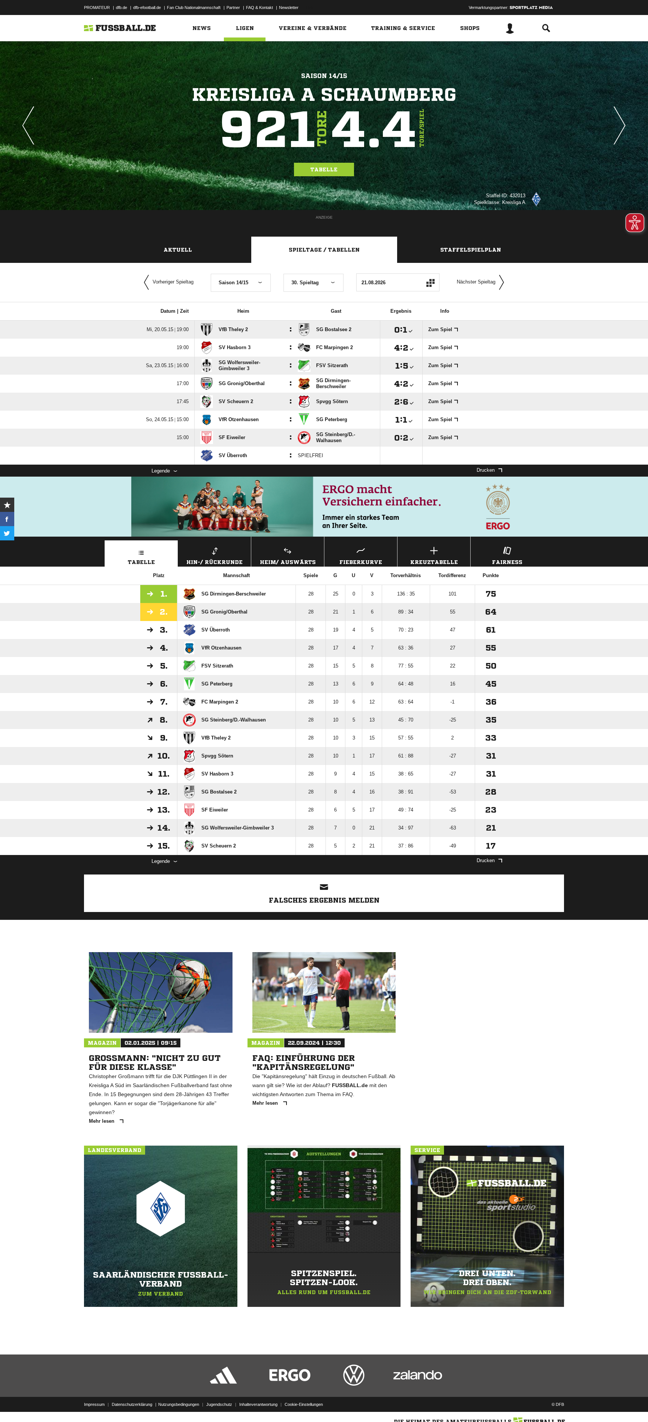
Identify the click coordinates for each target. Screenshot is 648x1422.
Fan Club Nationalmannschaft (193, 7)
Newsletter (288, 7)
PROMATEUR (97, 7)
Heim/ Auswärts (288, 562)
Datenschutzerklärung (132, 1404)
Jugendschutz (219, 1404)
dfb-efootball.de (147, 7)
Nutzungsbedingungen (178, 1404)
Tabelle (324, 169)
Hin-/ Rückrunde (214, 562)
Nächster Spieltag (476, 282)
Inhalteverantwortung (258, 1404)
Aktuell (178, 249)
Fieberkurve (360, 562)
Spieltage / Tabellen (324, 249)
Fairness (507, 562)
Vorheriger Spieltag (173, 282)
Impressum (94, 1404)
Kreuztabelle (434, 562)
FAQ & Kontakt (259, 7)
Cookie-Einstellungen (304, 1404)
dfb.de (121, 7)
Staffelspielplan (470, 249)
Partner (233, 7)
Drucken (486, 470)
